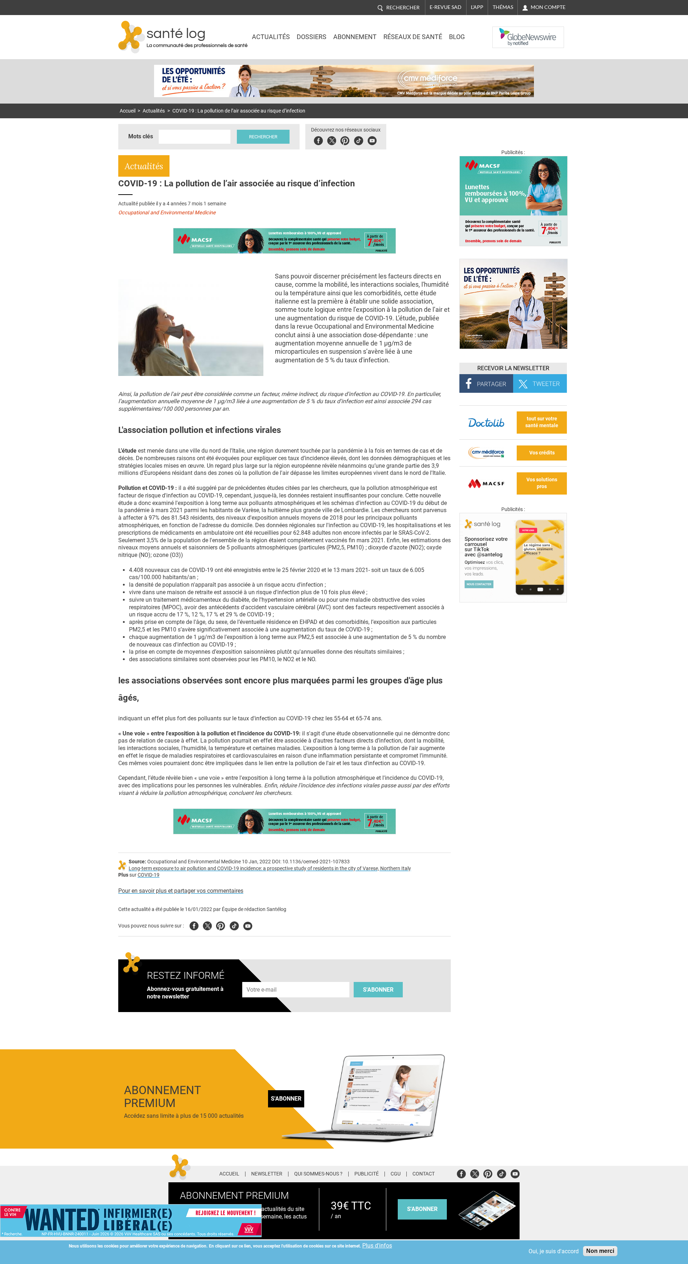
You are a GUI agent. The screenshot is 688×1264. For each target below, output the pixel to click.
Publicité (366, 1174)
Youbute (372, 139)
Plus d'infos (377, 1245)
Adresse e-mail (262, 977)
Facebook (318, 139)
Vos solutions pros (541, 483)
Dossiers (311, 36)
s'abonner (422, 1209)
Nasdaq (507, 31)
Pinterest (344, 139)
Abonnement (355, 36)
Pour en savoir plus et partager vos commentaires (180, 890)
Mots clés (140, 136)
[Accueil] (131, 37)
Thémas (503, 7)
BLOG (457, 36)
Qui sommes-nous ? (318, 1174)
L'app (477, 7)
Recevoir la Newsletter (513, 368)
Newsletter (266, 1174)
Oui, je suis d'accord (554, 1251)
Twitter (331, 139)
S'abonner (378, 989)
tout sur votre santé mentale (541, 422)
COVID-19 (148, 875)
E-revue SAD (446, 7)
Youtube (247, 924)
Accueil (127, 111)
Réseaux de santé (412, 36)
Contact (423, 1174)
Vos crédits (542, 453)
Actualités (271, 36)
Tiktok (358, 139)
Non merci (600, 1251)
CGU (396, 1174)
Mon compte (548, 7)
